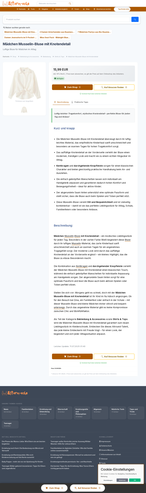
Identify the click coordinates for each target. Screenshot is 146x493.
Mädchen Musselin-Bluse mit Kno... (20, 32)
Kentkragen (82, 266)
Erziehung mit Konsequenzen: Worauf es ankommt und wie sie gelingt (73, 456)
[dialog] (121, 474)
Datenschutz (106, 446)
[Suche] (70, 3)
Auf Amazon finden (114, 87)
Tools (103, 463)
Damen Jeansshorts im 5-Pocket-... (20, 37)
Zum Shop (72, 87)
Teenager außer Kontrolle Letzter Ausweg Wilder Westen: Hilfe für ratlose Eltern (70, 442)
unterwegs (59, 307)
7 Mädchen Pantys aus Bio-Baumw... (94, 32)
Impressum (106, 441)
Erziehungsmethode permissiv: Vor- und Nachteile (71, 462)
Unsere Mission (107, 450)
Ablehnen (122, 480)
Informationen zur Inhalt (111, 454)
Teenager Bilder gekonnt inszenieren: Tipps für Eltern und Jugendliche (23, 467)
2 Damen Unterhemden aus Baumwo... (57, 32)
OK (135, 480)
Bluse (77, 236)
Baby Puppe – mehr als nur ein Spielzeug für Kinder (22, 462)
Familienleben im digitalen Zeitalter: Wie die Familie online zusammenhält (72, 449)
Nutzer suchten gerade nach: (17, 27)
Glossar (104, 459)
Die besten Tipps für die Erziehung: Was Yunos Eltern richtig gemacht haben (72, 467)
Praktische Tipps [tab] (81, 102)
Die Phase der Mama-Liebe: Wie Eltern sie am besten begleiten (23, 442)
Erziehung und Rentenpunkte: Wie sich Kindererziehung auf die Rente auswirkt (18, 456)
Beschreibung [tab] (63, 102)
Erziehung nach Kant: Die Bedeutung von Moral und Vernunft (22, 449)
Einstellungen (108, 480)
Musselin (69, 236)
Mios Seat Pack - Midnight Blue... (55, 37)
